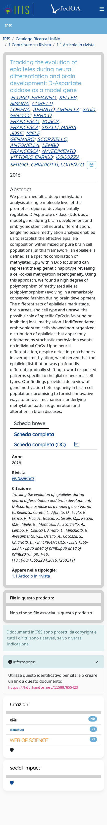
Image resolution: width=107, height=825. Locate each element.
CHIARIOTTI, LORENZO (57, 164)
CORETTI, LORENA (32, 106)
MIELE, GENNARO (25, 136)
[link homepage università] (66, 9)
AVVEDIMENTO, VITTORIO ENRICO (43, 154)
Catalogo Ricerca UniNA (38, 39)
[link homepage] (18, 9)
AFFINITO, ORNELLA (56, 109)
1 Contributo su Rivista (29, 45)
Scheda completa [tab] (34, 434)
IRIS (6, 39)
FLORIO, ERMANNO (33, 97)
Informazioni (24, 661)
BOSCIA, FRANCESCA (35, 124)
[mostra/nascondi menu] (102, 8)
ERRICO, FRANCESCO (31, 118)
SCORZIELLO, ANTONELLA (39, 142)
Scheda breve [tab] (29, 423)
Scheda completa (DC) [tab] (40, 444)
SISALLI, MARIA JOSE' (43, 130)
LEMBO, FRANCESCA (34, 148)
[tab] (76, 444)
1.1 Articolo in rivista (75, 45)
